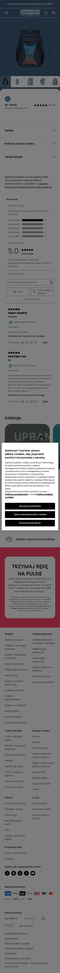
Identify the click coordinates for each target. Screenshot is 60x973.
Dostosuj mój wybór (30, 523)
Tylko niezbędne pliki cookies (30, 514)
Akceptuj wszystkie (30, 506)
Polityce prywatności (16, 494)
